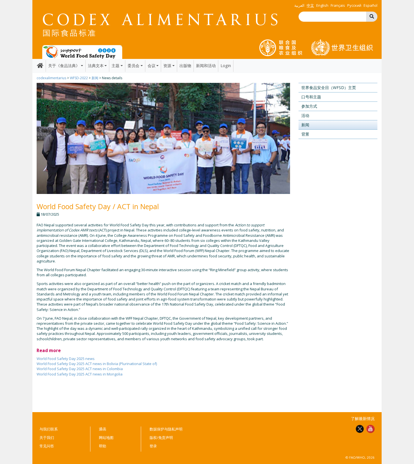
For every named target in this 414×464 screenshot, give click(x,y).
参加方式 (309, 106)
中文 (310, 5)
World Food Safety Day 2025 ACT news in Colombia (80, 368)
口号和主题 (311, 97)
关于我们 (46, 437)
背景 (305, 134)
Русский (354, 5)
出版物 (185, 65)
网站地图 (106, 437)
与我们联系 (48, 429)
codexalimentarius (51, 78)
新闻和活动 (206, 65)
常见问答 (46, 445)
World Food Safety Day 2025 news (66, 358)
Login (226, 65)
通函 (102, 429)
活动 (305, 115)
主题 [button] (115, 65)
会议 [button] (151, 65)
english (322, 5)
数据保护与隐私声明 (166, 429)
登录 (153, 445)
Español (370, 5)
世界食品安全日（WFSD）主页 (328, 87)
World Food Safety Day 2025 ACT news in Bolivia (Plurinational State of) (97, 363)
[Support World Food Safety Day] (82, 51)
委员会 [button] (133, 65)
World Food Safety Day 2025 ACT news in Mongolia (80, 374)
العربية (299, 5)
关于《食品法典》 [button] (64, 65)
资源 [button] (167, 65)
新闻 (95, 78)
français (338, 5)
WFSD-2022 (79, 78)
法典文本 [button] (96, 65)
